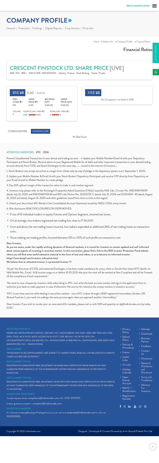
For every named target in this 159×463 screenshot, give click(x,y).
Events (125, 352)
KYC (38, 152)
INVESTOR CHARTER (19, 408)
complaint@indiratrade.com (47, 403)
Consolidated (17, 131)
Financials (23, 28)
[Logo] (10, 6)
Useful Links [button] (125, 359)
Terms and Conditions (146, 379)
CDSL (46, 152)
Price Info (88, 28)
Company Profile (124, 41)
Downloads (146, 334)
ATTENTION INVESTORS (20, 152)
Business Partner (145, 340)
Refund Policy (126, 338)
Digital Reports (53, 28)
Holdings (37, 28)
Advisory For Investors (145, 388)
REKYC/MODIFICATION (138, 5)
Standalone (40, 131)
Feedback (146, 346)
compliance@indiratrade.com (43, 398)
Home (96, 41)
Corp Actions (72, 28)
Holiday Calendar (127, 371)
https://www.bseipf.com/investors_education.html (32, 258)
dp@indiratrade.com (130, 304)
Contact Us (145, 352)
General (11, 28)
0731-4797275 (72, 398)
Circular (126, 365)
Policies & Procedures (128, 346)
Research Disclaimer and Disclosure (146, 368)
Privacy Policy (126, 331)
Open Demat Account (126, 380)
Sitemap (145, 329)
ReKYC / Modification (129, 390)
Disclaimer (146, 358)
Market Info (108, 41)
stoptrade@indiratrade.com (81, 412)
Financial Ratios (143, 41)
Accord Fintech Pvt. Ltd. (140, 431)
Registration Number (128, 397)
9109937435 (13, 416)
